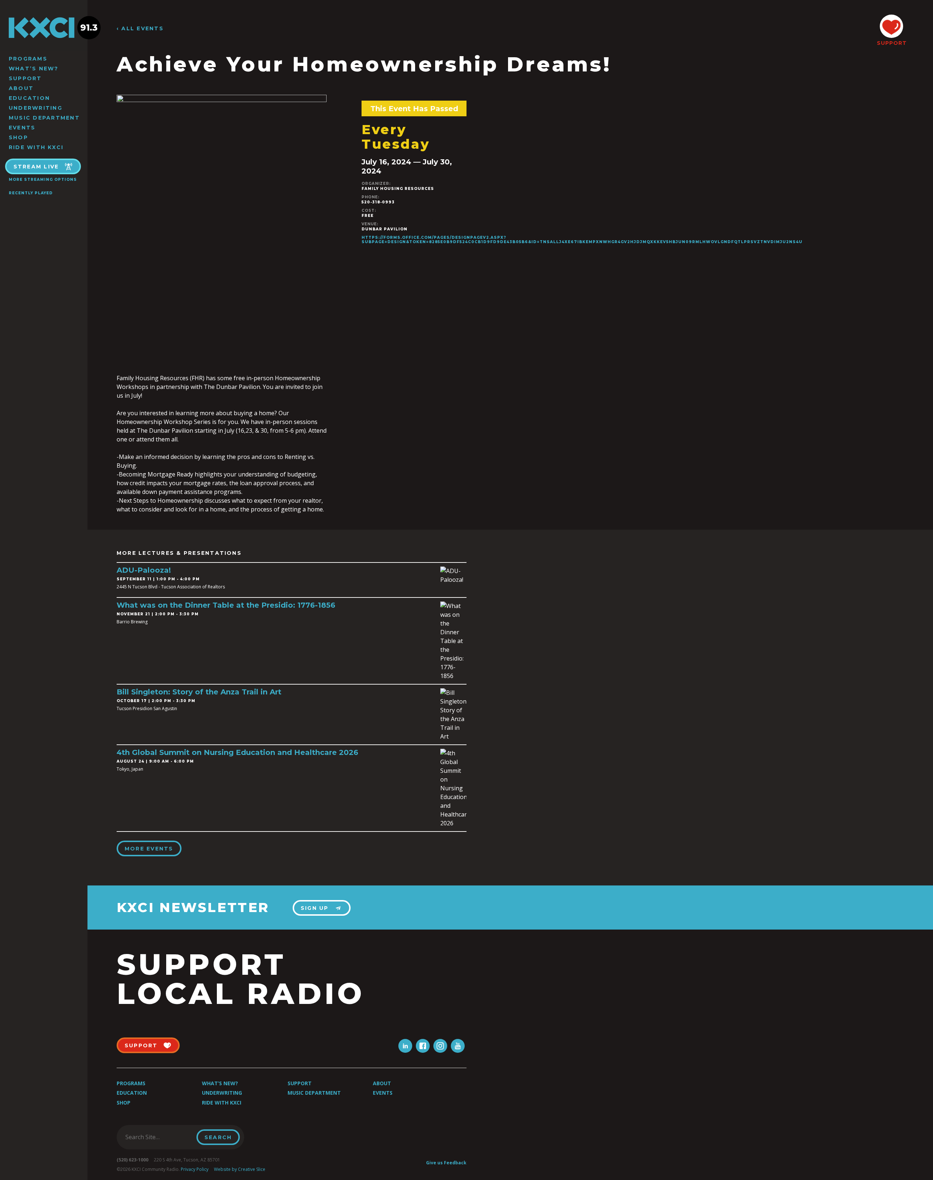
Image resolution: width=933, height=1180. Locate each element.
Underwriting (35, 108)
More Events (149, 848)
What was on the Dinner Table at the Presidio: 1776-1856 (226, 605)
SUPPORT (891, 43)
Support (25, 78)
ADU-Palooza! (144, 570)
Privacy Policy (194, 1169)
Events (22, 127)
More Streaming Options (43, 179)
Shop (18, 137)
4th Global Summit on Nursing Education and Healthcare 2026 (237, 752)
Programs (28, 58)
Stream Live (36, 166)
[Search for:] (158, 1137)
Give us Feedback (446, 1163)
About (21, 88)
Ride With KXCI (36, 147)
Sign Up (315, 908)
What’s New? (34, 68)
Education (29, 98)
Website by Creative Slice (239, 1169)
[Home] (44, 27)
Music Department (44, 117)
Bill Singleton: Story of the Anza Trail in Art (199, 692)
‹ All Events (140, 29)
